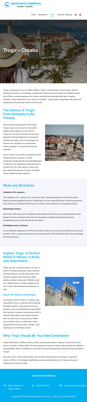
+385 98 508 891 (43, 385)
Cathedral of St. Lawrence (17, 197)
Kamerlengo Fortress (45, 214)
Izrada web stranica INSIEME (63, 396)
